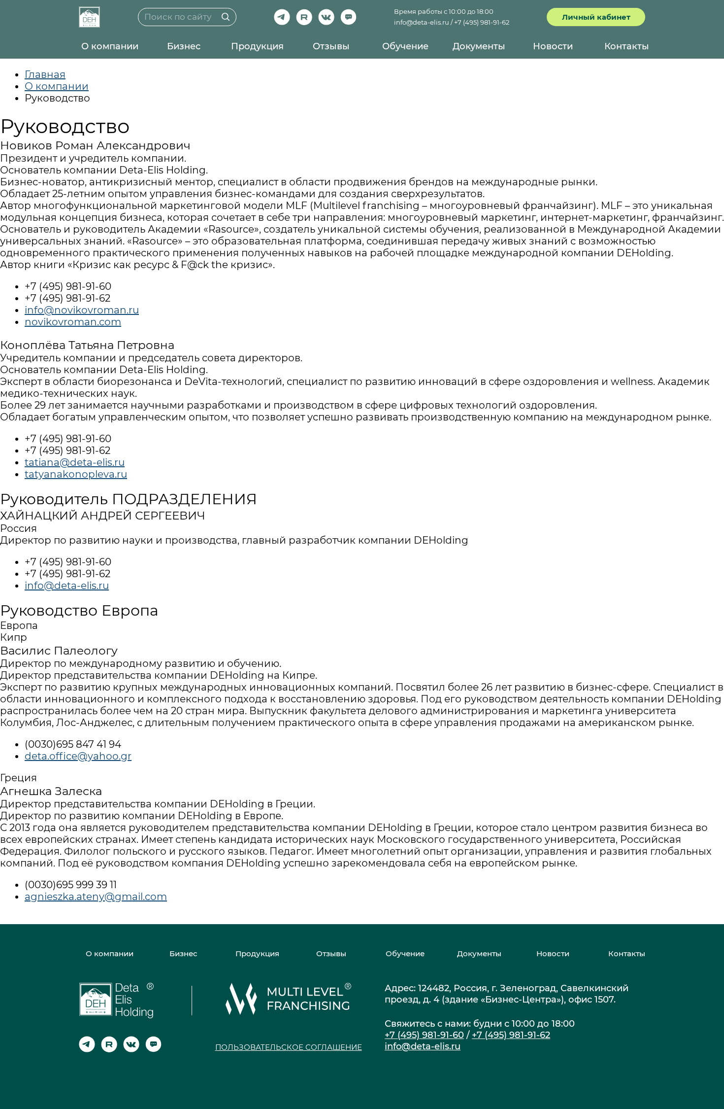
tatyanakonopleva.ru (76, 474)
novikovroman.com (73, 322)
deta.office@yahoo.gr (78, 756)
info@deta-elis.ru (421, 22)
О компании (109, 46)
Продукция (257, 46)
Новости (553, 46)
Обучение (405, 46)
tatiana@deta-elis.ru (75, 462)
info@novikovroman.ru (82, 310)
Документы (479, 46)
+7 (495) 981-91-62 (481, 22)
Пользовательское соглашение (288, 1047)
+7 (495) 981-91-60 (424, 1035)
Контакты (626, 46)
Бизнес (183, 46)
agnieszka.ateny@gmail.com (96, 896)
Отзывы (331, 46)
